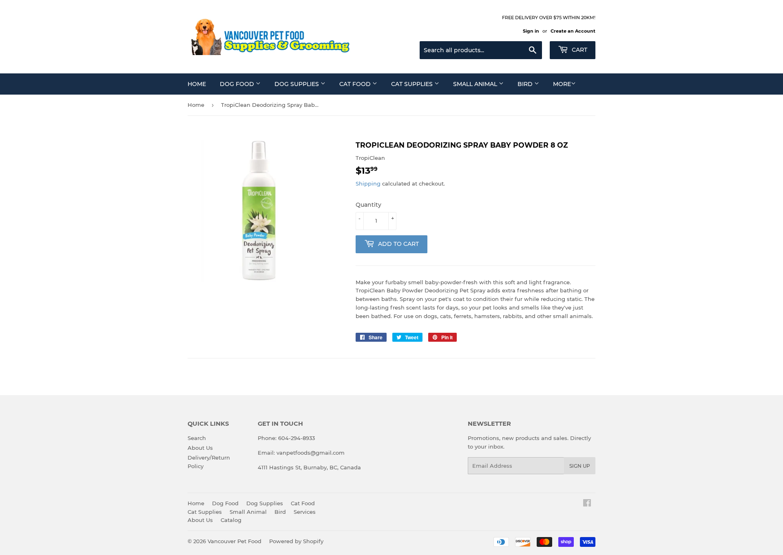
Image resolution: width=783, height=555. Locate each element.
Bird (526, 84)
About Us (200, 447)
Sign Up (579, 466)
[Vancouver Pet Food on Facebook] (587, 504)
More (562, 84)
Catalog (231, 520)
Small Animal (476, 84)
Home (197, 84)
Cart (578, 49)
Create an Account (573, 31)
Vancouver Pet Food (234, 541)
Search (197, 438)
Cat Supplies (412, 84)
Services (305, 512)
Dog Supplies (297, 84)
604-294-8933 (296, 438)
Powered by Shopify (296, 541)
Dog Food (238, 84)
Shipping (368, 183)
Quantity (368, 204)
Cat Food (355, 84)
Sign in (531, 31)
